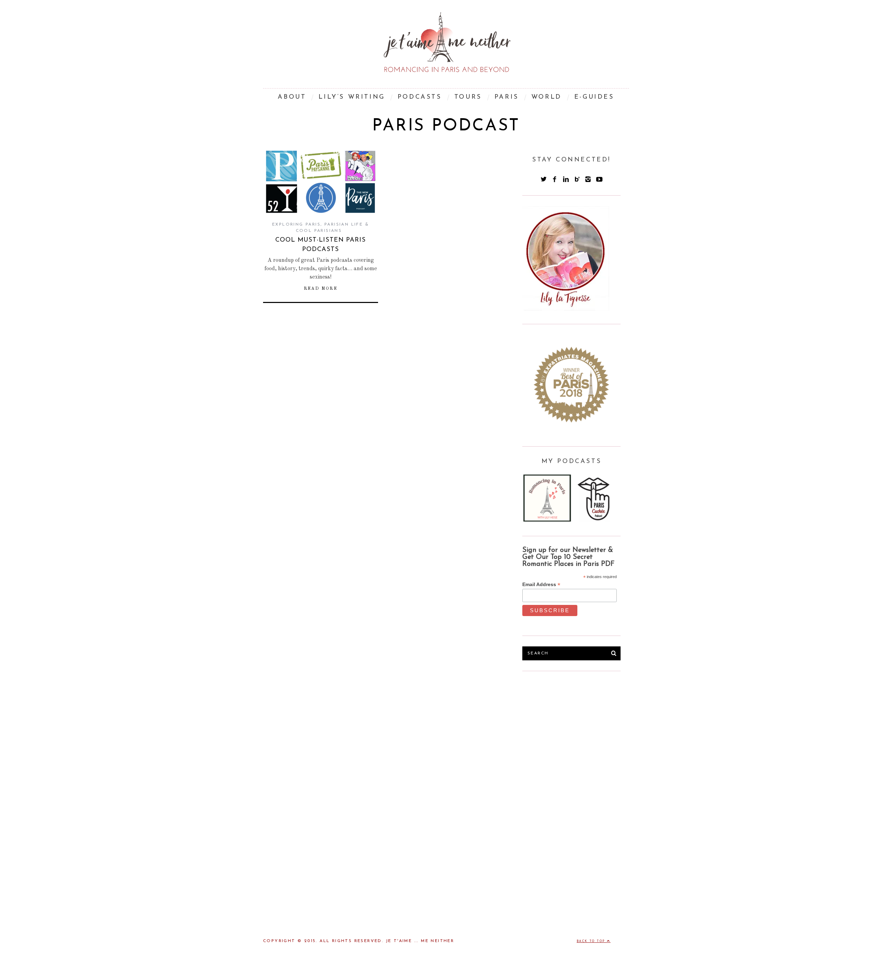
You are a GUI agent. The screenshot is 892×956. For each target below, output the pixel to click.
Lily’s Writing (351, 97)
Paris (506, 97)
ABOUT (292, 97)
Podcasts (420, 97)
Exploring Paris (296, 224)
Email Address (541, 584)
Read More (321, 289)
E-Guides (594, 97)
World (546, 97)
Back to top (592, 941)
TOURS (468, 97)
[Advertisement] (574, 734)
